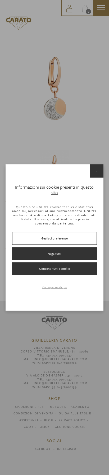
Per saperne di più (54, 287)
